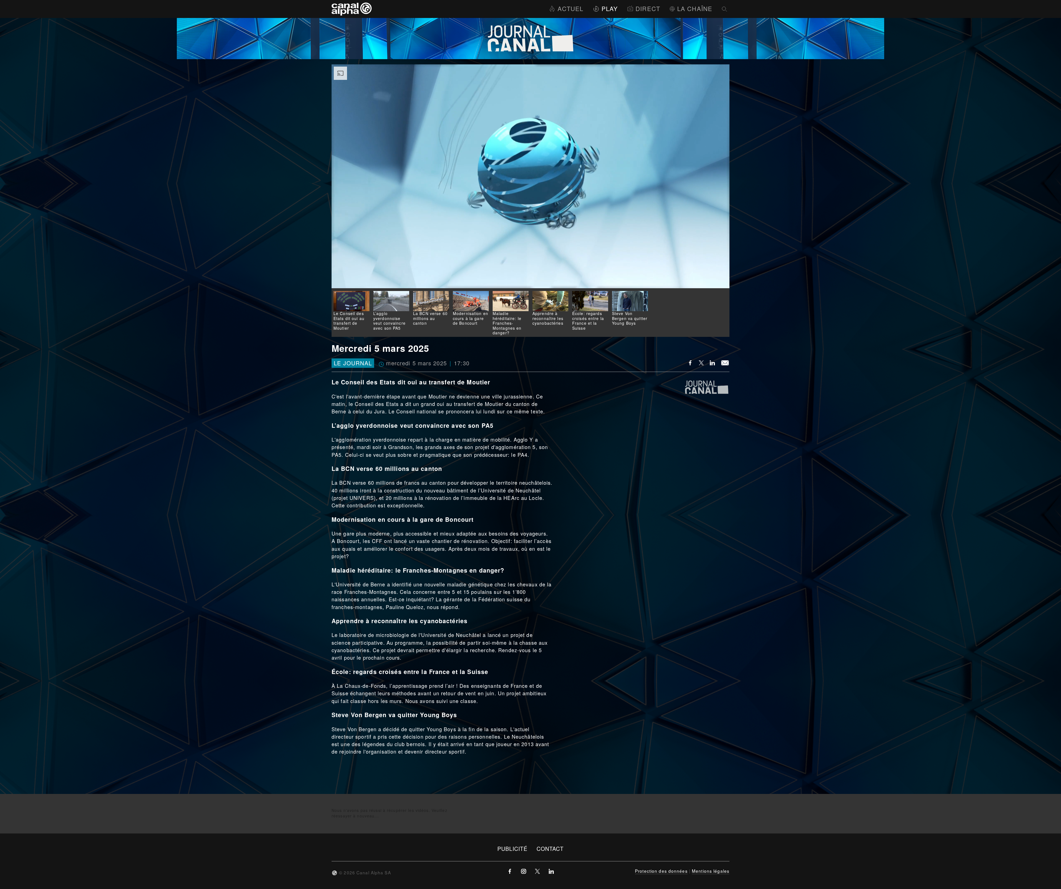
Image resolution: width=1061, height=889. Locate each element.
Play (610, 8)
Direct (647, 8)
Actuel (570, 8)
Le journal (353, 363)
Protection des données (661, 871)
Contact (550, 849)
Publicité (512, 849)
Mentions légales (710, 871)
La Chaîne (694, 8)
